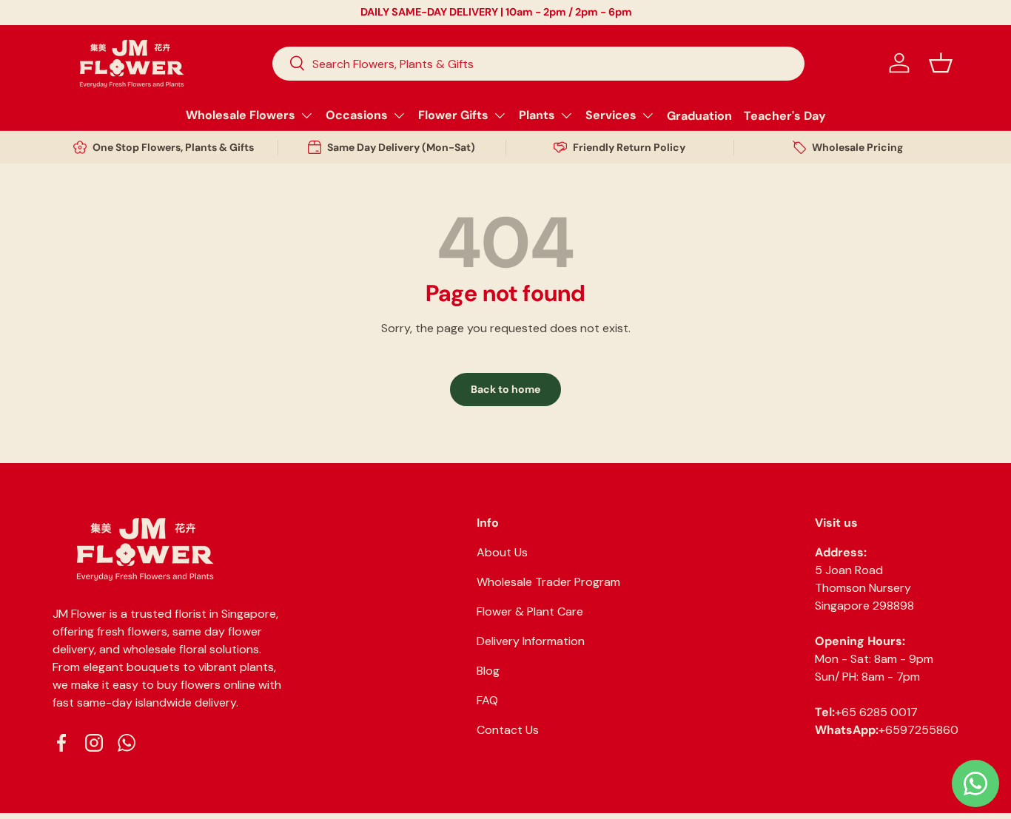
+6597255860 (918, 730)
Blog (488, 670)
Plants (537, 115)
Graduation (699, 115)
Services (611, 115)
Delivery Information (531, 641)
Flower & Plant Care (530, 611)
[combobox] (538, 63)
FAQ (487, 700)
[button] (940, 63)
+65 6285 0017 (876, 712)
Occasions (357, 115)
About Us (502, 552)
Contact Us (508, 730)
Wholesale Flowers (240, 115)
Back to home (505, 389)
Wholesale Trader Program (548, 582)
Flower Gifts (453, 115)
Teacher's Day (785, 115)
